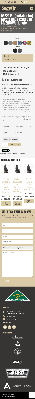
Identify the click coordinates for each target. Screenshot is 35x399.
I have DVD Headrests (11, 139)
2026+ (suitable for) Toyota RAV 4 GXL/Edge (18, 186)
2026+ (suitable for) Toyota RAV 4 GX (29, 184)
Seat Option (6, 133)
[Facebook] (5, 327)
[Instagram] (9, 327)
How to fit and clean (10, 60)
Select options (5, 203)
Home (2, 26)
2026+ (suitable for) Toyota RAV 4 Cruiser (5, 186)
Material (6, 56)
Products (8, 26)
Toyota (15, 26)
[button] (31, 8)
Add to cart (14, 145)
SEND (7, 281)
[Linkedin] (14, 327)
